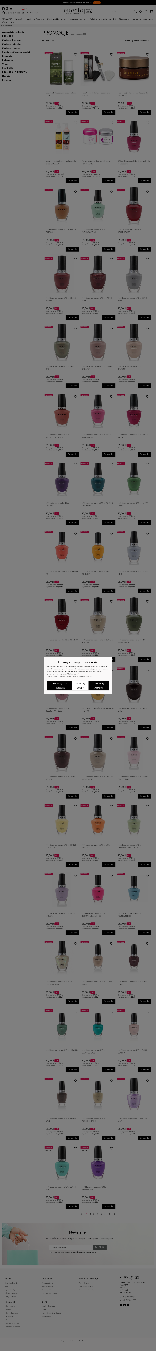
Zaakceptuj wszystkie (98, 685)
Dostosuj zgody (80, 685)
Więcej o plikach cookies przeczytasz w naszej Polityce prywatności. (70, 676)
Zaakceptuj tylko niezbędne (60, 685)
